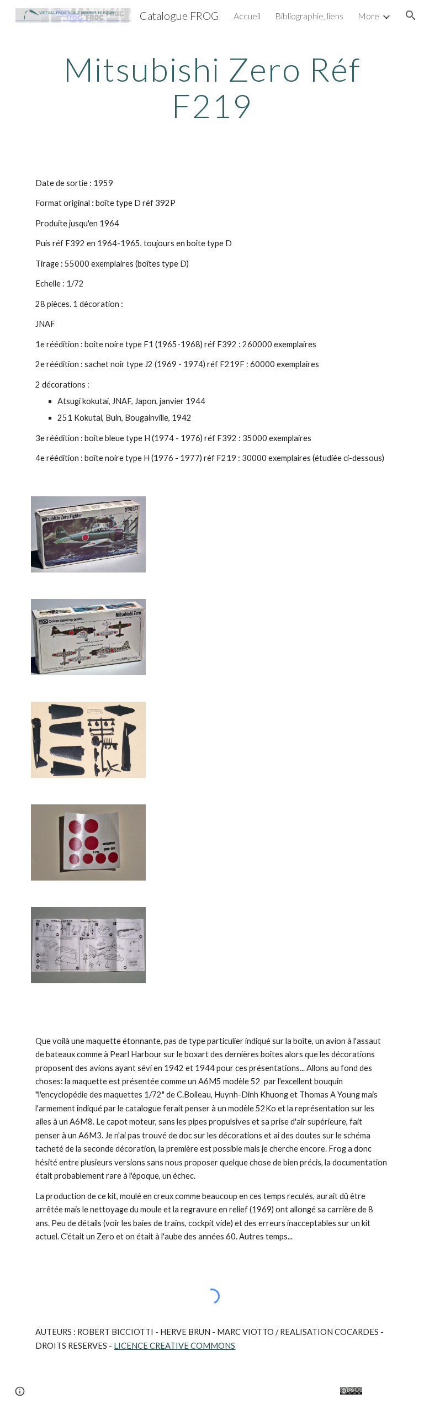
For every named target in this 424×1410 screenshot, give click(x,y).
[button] (411, 15)
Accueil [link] (247, 15)
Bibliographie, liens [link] (309, 15)
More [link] (368, 15)
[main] (212, 87)
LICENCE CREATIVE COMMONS (174, 1345)
